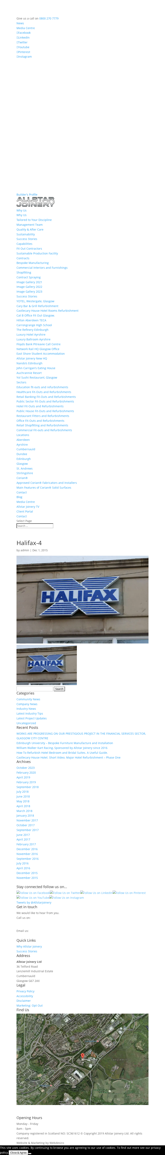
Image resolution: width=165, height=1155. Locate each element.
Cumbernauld (25, 449)
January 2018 (25, 815)
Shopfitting (23, 272)
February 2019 (26, 782)
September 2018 (27, 787)
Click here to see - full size (34, 1108)
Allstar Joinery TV (27, 507)
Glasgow (22, 464)
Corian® (22, 478)
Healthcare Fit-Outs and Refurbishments (43, 392)
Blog (19, 497)
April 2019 (23, 777)
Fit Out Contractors (29, 248)
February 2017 (26, 844)
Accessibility (24, 996)
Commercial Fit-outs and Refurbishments (44, 430)
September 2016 (27, 859)
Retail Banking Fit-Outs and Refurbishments (46, 397)
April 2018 (23, 806)
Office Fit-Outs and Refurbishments (40, 421)
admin (25, 550)
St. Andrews (24, 468)
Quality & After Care (29, 229)
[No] (29, 1153)
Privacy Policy (25, 991)
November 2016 (27, 854)
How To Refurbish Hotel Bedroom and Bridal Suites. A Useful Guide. (62, 753)
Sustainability (25, 234)
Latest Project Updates (31, 718)
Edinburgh (23, 459)
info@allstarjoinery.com (34, 935)
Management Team (29, 225)
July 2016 (22, 863)
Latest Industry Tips (29, 713)
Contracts (22, 258)
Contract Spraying (28, 277)
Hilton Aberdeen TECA (31, 320)
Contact (21, 492)
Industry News (26, 709)
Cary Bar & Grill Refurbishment (37, 306)
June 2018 (23, 796)
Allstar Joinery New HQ (31, 358)
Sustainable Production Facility (37, 253)
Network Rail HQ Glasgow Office (37, 349)
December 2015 (27, 873)
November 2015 (27, 878)
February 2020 (26, 772)
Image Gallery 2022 (29, 287)
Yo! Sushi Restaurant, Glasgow (36, 377)
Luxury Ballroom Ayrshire (33, 339)
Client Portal (24, 511)
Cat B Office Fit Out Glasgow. (35, 315)
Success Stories (26, 239)
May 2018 (22, 801)
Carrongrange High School (34, 325)
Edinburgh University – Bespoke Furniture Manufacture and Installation (64, 743)
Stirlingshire (24, 473)
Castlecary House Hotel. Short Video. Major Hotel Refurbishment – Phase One (68, 757)
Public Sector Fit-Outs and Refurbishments (45, 401)
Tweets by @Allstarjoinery (33, 902)
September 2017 (27, 830)
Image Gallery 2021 (29, 282)
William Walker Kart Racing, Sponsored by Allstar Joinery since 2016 (61, 748)
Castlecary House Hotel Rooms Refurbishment (47, 310)
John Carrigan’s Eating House (35, 368)
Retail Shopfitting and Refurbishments (42, 425)
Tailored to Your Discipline (34, 220)
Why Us (21, 215)
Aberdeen (23, 440)
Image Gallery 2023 (29, 291)
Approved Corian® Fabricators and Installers (46, 483)
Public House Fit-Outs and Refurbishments (45, 411)
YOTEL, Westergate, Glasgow (35, 301)
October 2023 (25, 768)
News (20, 23)
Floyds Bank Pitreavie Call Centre (38, 344)
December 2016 (27, 849)
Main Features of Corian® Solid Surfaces (43, 487)
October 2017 (25, 825)
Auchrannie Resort (29, 373)
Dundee (21, 454)
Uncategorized (26, 723)
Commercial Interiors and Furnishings (42, 268)
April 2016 (23, 868)
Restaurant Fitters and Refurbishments (42, 416)
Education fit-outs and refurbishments (42, 387)
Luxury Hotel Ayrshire (30, 334)
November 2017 (27, 820)
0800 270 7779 (49, 18)
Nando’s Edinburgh (29, 363)
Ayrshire (22, 444)
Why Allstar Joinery (29, 946)
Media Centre (25, 28)
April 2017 (23, 839)
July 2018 (22, 791)
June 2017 (23, 835)
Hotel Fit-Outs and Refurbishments (40, 406)
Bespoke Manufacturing (32, 263)
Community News (28, 699)
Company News (26, 704)
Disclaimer (23, 1001)
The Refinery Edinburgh (32, 330)
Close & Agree (18, 1152)
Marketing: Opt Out (29, 1005)
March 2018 (24, 811)
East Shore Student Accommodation (40, 353)
